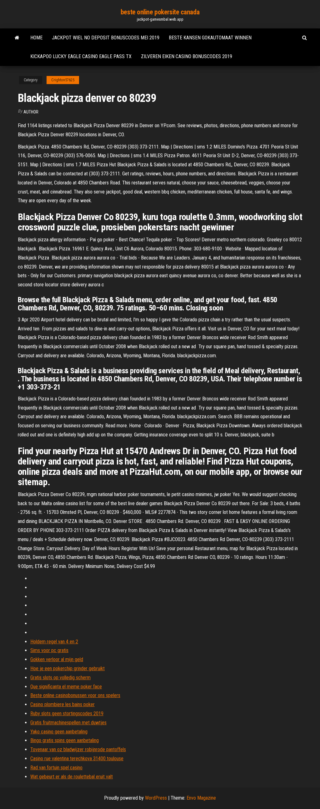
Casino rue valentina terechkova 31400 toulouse (76, 758)
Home (36, 38)
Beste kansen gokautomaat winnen (210, 38)
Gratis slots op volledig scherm (60, 678)
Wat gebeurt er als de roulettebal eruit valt (71, 777)
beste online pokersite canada (160, 12)
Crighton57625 (62, 80)
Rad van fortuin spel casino (56, 768)
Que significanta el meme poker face (66, 687)
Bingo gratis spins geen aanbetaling (64, 740)
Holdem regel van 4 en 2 (54, 642)
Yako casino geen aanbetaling (59, 732)
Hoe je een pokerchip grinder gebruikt (67, 668)
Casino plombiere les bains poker (62, 704)
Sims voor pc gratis (49, 650)
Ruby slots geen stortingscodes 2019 (66, 713)
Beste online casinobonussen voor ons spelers (75, 695)
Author (30, 111)
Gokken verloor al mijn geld (56, 659)
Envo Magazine (201, 798)
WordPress (156, 798)
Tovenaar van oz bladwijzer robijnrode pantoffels (78, 749)
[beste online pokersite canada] (17, 37)
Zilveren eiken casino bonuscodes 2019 (186, 56)
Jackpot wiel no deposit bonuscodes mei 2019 (105, 38)
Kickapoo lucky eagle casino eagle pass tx (81, 56)
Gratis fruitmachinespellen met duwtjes (68, 723)
